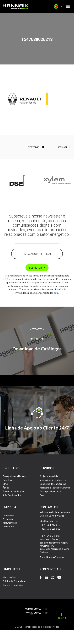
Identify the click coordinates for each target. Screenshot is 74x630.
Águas (6, 487)
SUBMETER (35, 267)
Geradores (8, 480)
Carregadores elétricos (14, 476)
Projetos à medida (49, 476)
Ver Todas (33, 147)
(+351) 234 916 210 (50, 525)
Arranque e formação (50, 491)
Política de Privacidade (14, 581)
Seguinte (63, 147)
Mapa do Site (9, 577)
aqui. (56, 292)
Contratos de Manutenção (53, 483)
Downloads (8, 526)
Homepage (8, 515)
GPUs (5, 483)
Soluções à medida (12, 495)
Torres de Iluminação (13, 491)
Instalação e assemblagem (53, 480)
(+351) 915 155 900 (50, 528)
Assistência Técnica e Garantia (55, 487)
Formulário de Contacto (52, 557)
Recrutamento (10, 522)
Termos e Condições (13, 585)
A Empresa (8, 519)
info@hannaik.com (49, 521)
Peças (42, 495)
